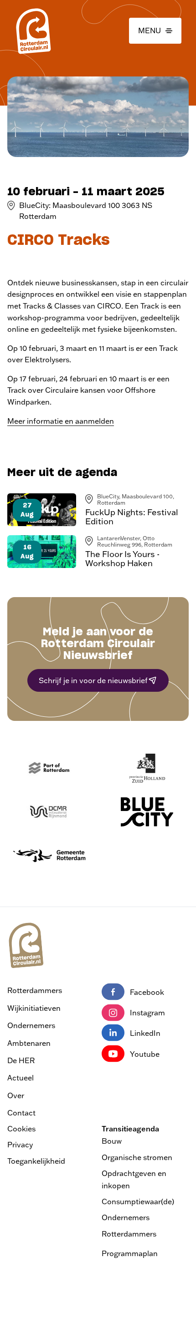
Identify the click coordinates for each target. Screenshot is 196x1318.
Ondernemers (31, 1025)
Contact (21, 1112)
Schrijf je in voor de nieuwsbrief (93, 680)
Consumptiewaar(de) (138, 1201)
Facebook (147, 992)
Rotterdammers (34, 990)
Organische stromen (137, 1157)
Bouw (112, 1141)
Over (15, 1095)
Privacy (20, 1144)
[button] (155, 31)
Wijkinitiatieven (34, 1008)
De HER (21, 1060)
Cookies (21, 1128)
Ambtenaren (29, 1043)
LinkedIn (145, 1033)
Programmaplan (130, 1253)
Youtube (145, 1054)
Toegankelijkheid (36, 1161)
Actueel (20, 1077)
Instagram (147, 1012)
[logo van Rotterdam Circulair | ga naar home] (33, 30)
